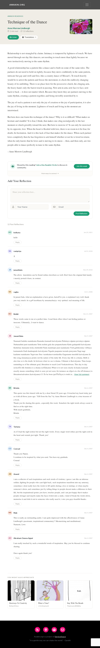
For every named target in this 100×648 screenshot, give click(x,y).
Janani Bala (18, 336)
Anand (16, 474)
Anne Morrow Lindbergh (19, 28)
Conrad (17, 449)
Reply (17, 242)
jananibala (18, 270)
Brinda (16, 388)
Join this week (81, 166)
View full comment (81, 374)
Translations (29, 37)
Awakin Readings (15, 16)
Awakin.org (17, 4)
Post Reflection (81, 213)
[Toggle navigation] (87, 4)
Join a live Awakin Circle (46, 165)
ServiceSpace (60, 636)
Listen (14, 37)
